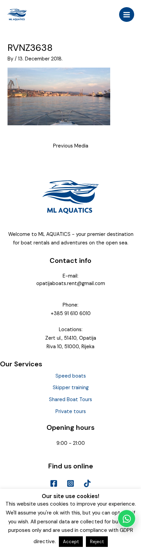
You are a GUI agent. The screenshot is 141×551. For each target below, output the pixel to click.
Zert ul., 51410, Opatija (70, 338)
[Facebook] (53, 483)
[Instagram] (70, 483)
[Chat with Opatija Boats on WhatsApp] (126, 518)
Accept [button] (71, 542)
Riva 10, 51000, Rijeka (70, 346)
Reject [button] (97, 542)
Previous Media (70, 146)
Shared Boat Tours (70, 399)
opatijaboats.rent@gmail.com (70, 283)
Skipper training (71, 387)
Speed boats (70, 376)
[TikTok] (87, 483)
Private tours (70, 411)
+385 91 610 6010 (71, 313)
